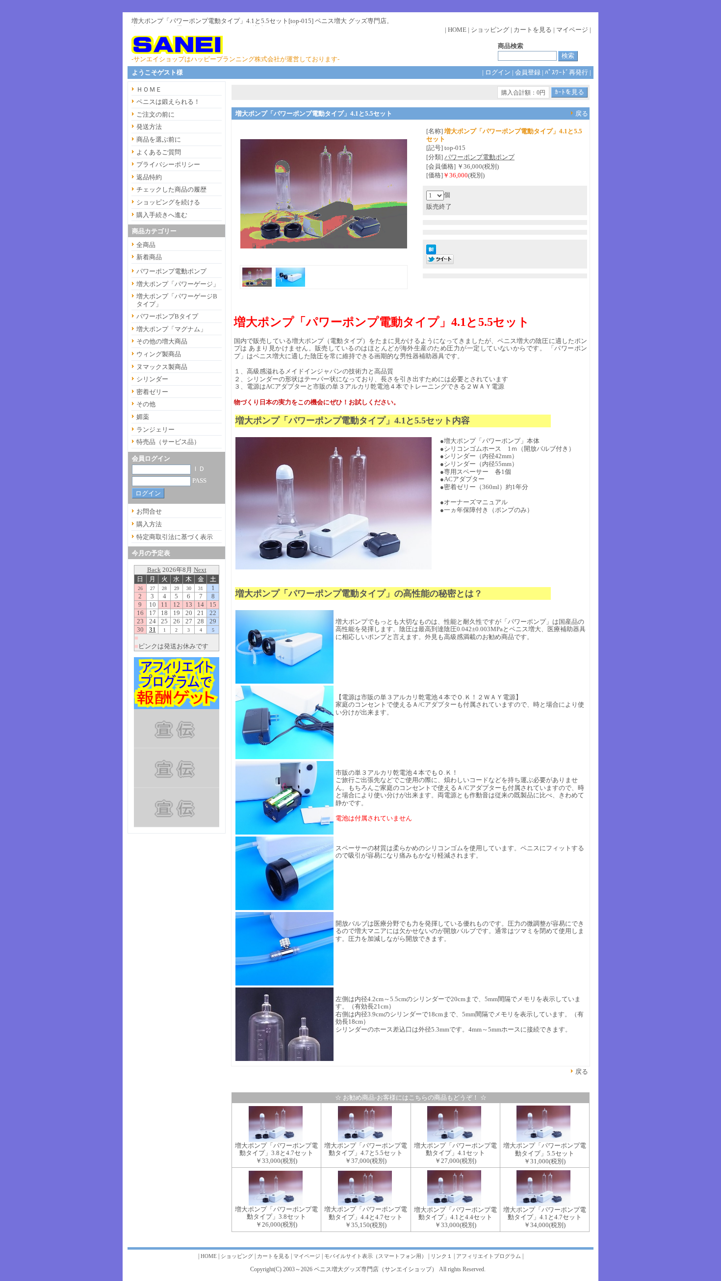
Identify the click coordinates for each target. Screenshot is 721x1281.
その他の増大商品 (161, 341)
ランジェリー (155, 429)
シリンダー (152, 379)
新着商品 (149, 257)
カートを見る (533, 29)
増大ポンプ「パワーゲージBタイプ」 (176, 300)
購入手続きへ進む (161, 215)
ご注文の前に (155, 114)
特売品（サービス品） (168, 441)
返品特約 (149, 177)
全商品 (145, 244)
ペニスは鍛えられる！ (168, 101)
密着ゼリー (152, 391)
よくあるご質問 (158, 152)
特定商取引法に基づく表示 (174, 537)
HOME (457, 29)
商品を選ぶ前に (158, 139)
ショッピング (490, 29)
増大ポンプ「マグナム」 (171, 329)
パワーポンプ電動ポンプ (479, 157)
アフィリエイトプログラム (488, 1256)
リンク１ (441, 1256)
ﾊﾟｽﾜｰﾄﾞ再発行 (566, 72)
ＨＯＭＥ (149, 89)
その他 (145, 404)
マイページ (572, 29)
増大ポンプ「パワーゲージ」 (177, 284)
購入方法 (149, 524)
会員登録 (528, 72)
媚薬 (142, 416)
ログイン (498, 72)
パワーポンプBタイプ (167, 316)
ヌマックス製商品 (161, 366)
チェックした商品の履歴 (171, 189)
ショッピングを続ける (168, 202)
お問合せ (149, 511)
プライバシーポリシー (168, 164)
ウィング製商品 (158, 354)
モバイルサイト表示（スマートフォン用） (375, 1256)
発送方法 (149, 126)
